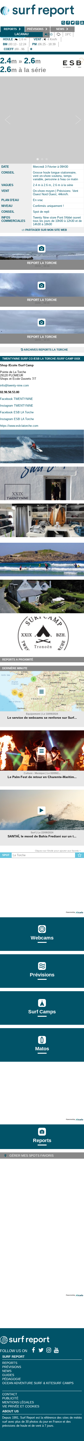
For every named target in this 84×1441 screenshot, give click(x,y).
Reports (42, 1140)
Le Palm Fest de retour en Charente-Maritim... (42, 777)
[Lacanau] (31, 49)
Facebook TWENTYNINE (16, 399)
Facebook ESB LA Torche (17, 412)
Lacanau (21, 34)
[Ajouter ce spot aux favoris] (80, 855)
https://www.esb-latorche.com (19, 425)
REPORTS (9, 1363)
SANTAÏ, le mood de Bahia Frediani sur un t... (42, 836)
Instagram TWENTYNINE (16, 405)
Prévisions (11, 1367)
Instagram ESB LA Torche (17, 419)
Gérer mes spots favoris (31, 1155)
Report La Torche (42, 263)
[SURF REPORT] (24, 1343)
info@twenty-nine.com (14, 385)
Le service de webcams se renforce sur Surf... (42, 717)
